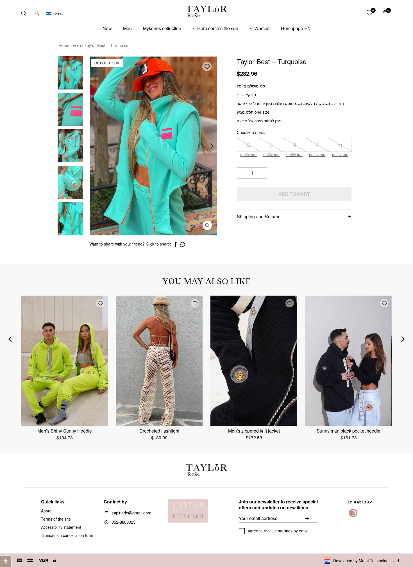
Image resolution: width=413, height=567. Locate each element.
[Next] (211, 146)
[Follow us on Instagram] (353, 513)
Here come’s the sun (217, 28)
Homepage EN (296, 28)
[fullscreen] (207, 225)
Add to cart (294, 194)
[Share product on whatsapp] (182, 244)
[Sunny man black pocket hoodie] (348, 361)
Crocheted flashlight (159, 431)
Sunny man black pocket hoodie (348, 431)
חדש (77, 45)
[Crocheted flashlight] (159, 361)
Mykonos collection (162, 28)
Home (63, 45)
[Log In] (36, 13)
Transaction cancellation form (67, 535)
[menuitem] (54, 13)
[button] (5, 561)
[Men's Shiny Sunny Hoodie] (64, 361)
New (107, 28)
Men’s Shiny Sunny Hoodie (64, 431)
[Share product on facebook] (175, 244)
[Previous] (95, 146)
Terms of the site (56, 519)
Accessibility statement (61, 527)
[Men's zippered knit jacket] (253, 361)
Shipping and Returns (258, 216)
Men (127, 28)
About (46, 511)
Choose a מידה (250, 132)
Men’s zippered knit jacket (254, 431)
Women (262, 28)
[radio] (248, 145)
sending (311, 518)
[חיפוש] (23, 13)
